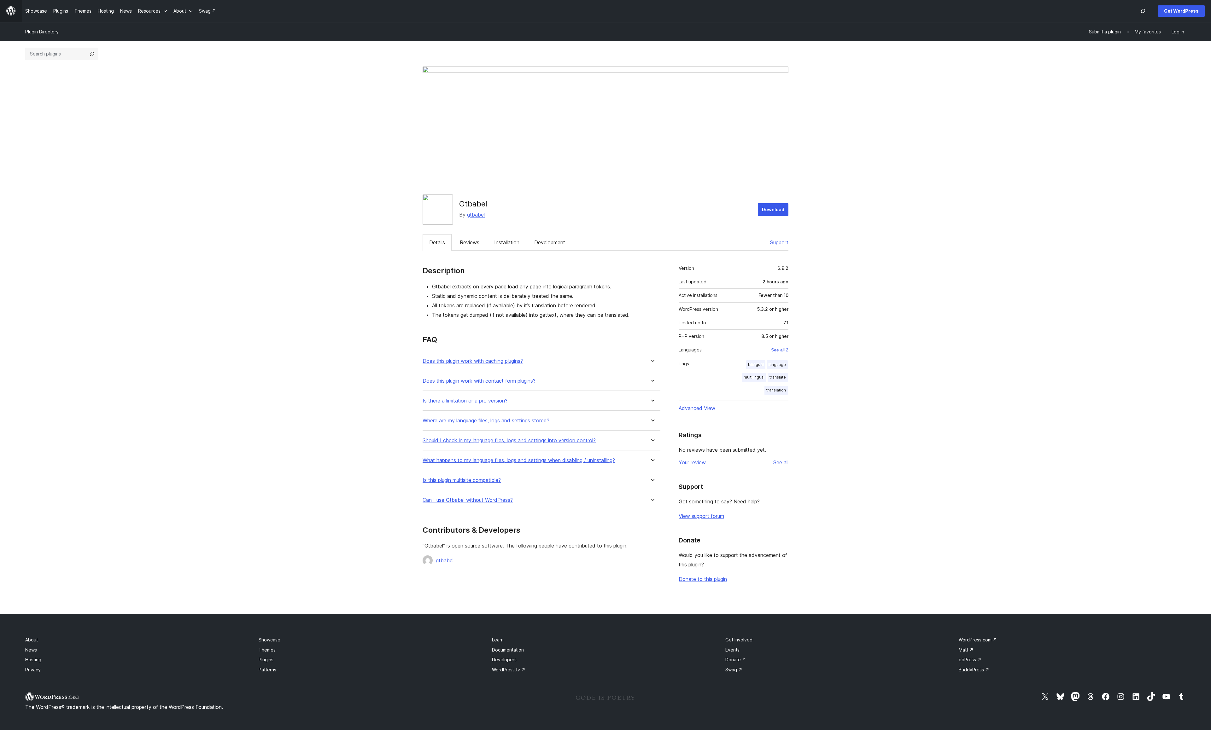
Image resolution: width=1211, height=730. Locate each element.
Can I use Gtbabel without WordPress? (468, 500)
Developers (504, 659)
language (777, 364)
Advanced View (697, 408)
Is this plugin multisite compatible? (462, 480)
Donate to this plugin (703, 579)
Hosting (33, 659)
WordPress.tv (508, 669)
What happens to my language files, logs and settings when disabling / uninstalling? (519, 460)
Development (549, 242)
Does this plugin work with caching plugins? (473, 361)
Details (437, 242)
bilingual (755, 364)
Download (773, 209)
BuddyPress (974, 669)
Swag (733, 669)
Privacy (33, 669)
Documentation (508, 649)
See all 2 (779, 349)
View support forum (701, 516)
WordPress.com (978, 639)
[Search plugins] (92, 54)
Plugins (266, 659)
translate (777, 377)
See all (780, 462)
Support (779, 242)
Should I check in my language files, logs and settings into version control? (509, 440)
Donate (735, 659)
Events (732, 649)
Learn (498, 639)
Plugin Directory (42, 31)
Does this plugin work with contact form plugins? (479, 381)
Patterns (267, 669)
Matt (966, 649)
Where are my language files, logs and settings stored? (486, 421)
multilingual (754, 377)
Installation (506, 242)
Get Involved (738, 639)
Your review (692, 462)
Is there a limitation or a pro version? (465, 401)
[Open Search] (1143, 11)
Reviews (469, 242)
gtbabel (476, 214)
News (31, 649)
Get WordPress (1181, 11)
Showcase (269, 639)
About (31, 639)
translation (776, 390)
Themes (267, 649)
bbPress (970, 659)
